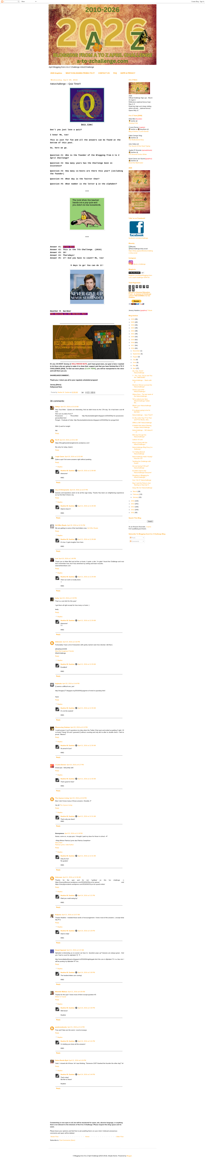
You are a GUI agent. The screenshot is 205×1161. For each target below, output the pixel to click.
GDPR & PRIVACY (127, 73)
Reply (57, 433)
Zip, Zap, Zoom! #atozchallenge (138, 372)
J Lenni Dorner (60, 765)
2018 (133, 342)
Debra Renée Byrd (61, 1060)
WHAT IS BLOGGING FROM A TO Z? (80, 73)
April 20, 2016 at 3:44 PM (70, 683)
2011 (133, 512)
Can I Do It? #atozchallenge (141, 480)
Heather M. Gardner (68, 470)
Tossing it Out (133, 123)
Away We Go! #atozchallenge (142, 488)
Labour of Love (137, 439)
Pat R (57, 440)
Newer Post (54, 1136)
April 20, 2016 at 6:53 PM (78, 798)
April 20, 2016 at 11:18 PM (74, 833)
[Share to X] (90, 392)
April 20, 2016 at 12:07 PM (79, 490)
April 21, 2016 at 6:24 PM (77, 1060)
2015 (133, 501)
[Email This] (86, 392)
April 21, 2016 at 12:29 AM (87, 577)
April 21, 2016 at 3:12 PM (76, 1027)
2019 (133, 339)
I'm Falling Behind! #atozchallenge (138, 453)
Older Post (119, 1136)
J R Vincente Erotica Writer (138, 154)
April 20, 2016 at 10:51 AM (69, 440)
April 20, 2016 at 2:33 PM (68, 598)
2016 (133, 348)
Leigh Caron (59, 456)
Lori (56, 558)
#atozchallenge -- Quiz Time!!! (142, 415)
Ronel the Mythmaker (136, 163)
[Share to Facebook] (92, 392)
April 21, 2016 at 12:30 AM (87, 708)
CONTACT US (104, 73)
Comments (135, 541)
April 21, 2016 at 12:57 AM (71, 914)
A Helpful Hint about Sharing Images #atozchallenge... (141, 426)
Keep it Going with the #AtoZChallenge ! (139, 443)
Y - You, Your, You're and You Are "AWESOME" (142, 376)
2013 (133, 507)
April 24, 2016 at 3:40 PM (86, 1008)
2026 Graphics (56, 73)
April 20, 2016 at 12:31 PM (76, 525)
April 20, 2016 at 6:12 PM (79, 727)
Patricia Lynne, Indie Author (64, 844)
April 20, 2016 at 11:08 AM (87, 470)
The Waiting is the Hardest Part (68, 314)
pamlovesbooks (61, 1027)
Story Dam (58, 842)
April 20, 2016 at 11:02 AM (74, 456)
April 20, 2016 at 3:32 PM (71, 642)
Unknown (58, 642)
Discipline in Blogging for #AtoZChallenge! (140, 476)
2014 (133, 504)
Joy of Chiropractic (62, 490)
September (137, 354)
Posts (133, 538)
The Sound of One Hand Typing (139, 146)
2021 (133, 334)
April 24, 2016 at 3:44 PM (86, 1074)
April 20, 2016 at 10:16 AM (69, 406)
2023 (133, 328)
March (135, 491)
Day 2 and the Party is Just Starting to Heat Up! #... (141, 484)
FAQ (115, 73)
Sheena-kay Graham (62, 727)
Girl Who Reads (61, 525)
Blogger (129, 1156)
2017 (133, 345)
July (134, 359)
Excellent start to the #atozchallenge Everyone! (142, 471)
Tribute (149, 310)
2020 (133, 336)
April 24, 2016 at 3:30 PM (86, 972)
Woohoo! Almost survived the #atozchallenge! (142, 386)
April (134, 368)
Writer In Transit (60, 997)
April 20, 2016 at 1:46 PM (67, 558)
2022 (133, 331)
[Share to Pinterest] (94, 392)
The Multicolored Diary (136, 140)
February (136, 494)
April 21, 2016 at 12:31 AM (87, 816)
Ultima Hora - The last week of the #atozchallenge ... (142, 395)
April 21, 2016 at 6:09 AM (76, 991)
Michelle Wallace (61, 991)
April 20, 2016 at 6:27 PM (75, 765)
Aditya (57, 406)
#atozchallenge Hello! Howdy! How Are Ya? (142, 457)
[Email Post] (82, 392)
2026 (133, 319)
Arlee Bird (69, 247)
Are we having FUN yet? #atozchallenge (140, 467)
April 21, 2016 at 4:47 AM (75, 950)
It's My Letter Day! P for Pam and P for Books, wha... (142, 419)
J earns (148, 527)
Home (87, 1136)
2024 (133, 325)
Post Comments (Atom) (67, 1140)
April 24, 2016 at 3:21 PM (86, 895)
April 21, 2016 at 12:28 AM (87, 506)
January (136, 497)
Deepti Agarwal (60, 950)
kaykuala (58, 683)
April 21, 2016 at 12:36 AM (72, 877)
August (135, 357)
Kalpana (58, 914)
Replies (59, 467)
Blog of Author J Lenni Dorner (139, 131)
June (135, 362)
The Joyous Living (62, 798)
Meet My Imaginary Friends (64, 651)
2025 (133, 322)
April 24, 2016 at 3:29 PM (86, 931)
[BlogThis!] (88, 392)
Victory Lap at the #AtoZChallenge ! (139, 390)
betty (57, 598)
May (134, 365)
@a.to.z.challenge (139, 264)
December (136, 351)
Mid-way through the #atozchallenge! (139, 436)
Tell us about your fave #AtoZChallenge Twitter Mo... (141, 400)
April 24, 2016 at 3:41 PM (86, 1041)
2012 (133, 509)
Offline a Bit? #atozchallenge (142, 422)
